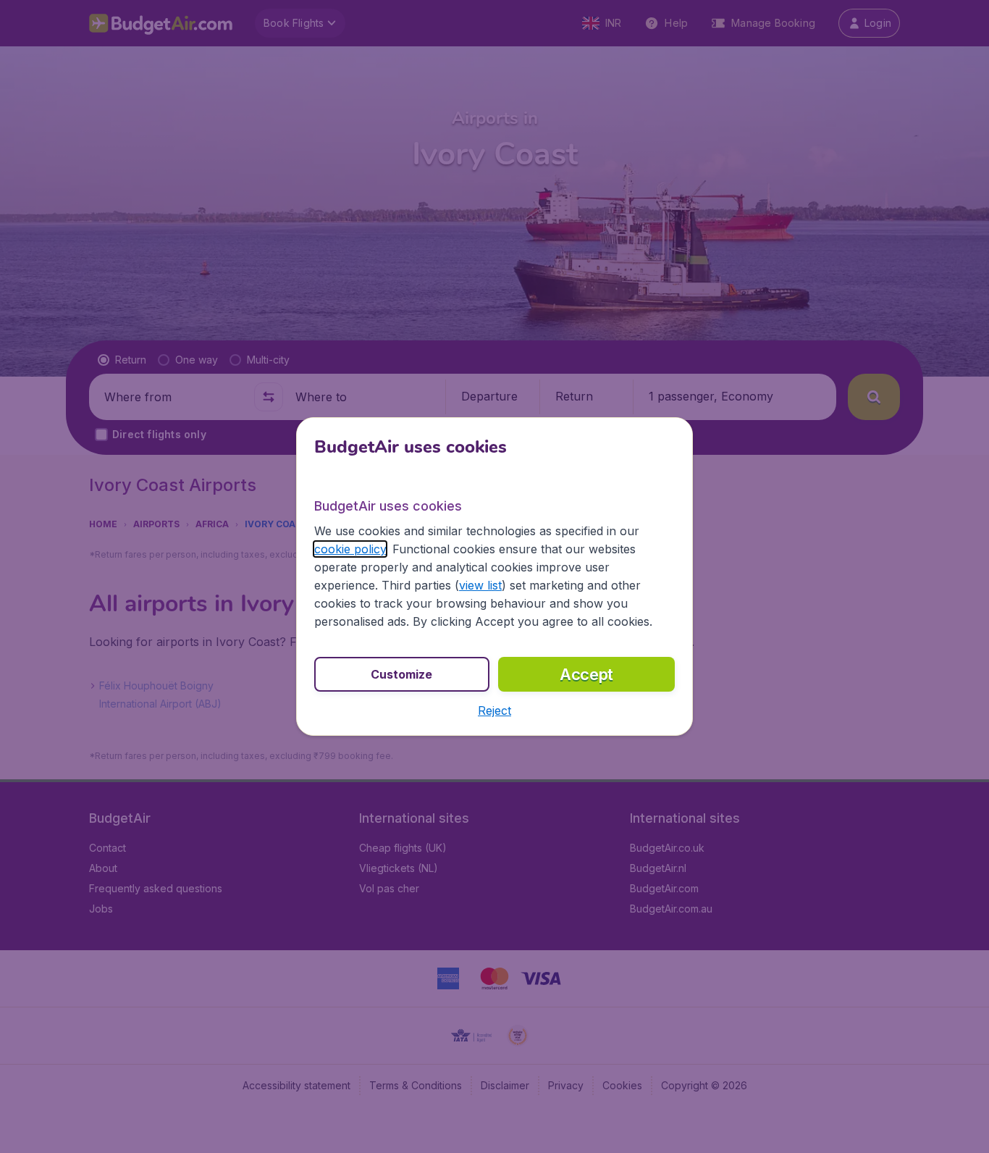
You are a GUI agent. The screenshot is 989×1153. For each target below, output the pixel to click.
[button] (494, 710)
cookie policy (350, 549)
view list (480, 585)
